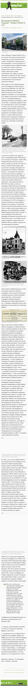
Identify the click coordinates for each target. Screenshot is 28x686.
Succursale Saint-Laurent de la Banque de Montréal (14, 670)
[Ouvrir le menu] (25, 5)
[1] (22, 377)
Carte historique (18, 15)
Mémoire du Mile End (18, 27)
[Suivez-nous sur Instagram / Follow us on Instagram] (12, 683)
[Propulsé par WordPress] (22, 682)
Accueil (3, 15)
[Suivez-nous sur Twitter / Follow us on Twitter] (7, 683)
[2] (21, 396)
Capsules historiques (10, 15)
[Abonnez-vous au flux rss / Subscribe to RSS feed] (4, 683)
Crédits (24, 683)
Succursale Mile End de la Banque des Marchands (14, 672)
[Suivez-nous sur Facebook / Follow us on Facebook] (9, 683)
